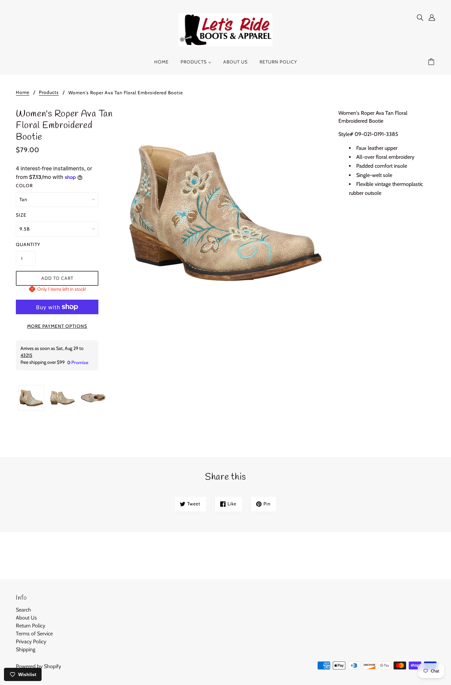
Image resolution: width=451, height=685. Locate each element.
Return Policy (30, 625)
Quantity (26, 244)
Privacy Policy (31, 641)
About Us (26, 618)
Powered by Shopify (38, 666)
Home (22, 92)
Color (24, 186)
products (49, 92)
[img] (420, 17)
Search (23, 610)
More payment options (57, 326)
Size (21, 215)
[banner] (226, 29)
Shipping (25, 649)
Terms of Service (34, 633)
